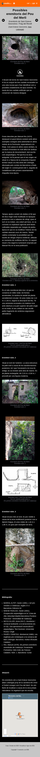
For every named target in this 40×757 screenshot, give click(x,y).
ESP (33, 3)
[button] (36, 3)
